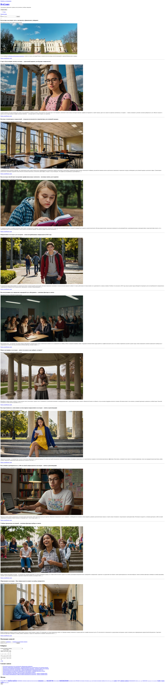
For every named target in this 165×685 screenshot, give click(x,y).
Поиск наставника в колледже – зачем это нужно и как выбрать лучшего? (19, 672)
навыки (57, 680)
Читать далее (6, 58)
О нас (4, 11)
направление (64, 680)
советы (122, 680)
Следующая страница (22, 641)
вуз (5, 680)
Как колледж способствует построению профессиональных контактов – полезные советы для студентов (26, 668)
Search (18, 16)
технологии (149, 680)
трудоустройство (154, 680)
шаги (8, 682)
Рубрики (2, 648)
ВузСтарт (5, 4)
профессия (104, 680)
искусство (32, 680)
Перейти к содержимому (6, 1)
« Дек (2, 660)
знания (28, 680)
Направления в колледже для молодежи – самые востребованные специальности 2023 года (23, 669)
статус (139, 680)
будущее (2, 680)
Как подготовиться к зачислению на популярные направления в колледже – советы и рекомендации (25, 673)
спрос (137, 680)
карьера (40, 680)
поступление (94, 680)
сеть (113, 680)
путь (107, 680)
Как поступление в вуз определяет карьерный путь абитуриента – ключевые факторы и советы (24, 671)
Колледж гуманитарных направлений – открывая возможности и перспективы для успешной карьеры (25, 667)
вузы (7, 680)
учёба (2, 682)
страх (141, 680)
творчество (144, 680)
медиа (55, 680)
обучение (78, 680)
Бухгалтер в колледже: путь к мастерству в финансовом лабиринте (17, 666)
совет (115, 680)
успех (159, 680)
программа (99, 680)
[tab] (4, 9)
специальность (132, 680)
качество (45, 680)
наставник (71, 680)
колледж (50, 680)
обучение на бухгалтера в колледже (16, 56)
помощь (90, 680)
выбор (10, 680)
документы (19, 680)
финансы (5, 682)
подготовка (82, 680)
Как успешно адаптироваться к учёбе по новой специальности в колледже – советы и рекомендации (25, 674)
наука (74, 680)
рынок (111, 680)
